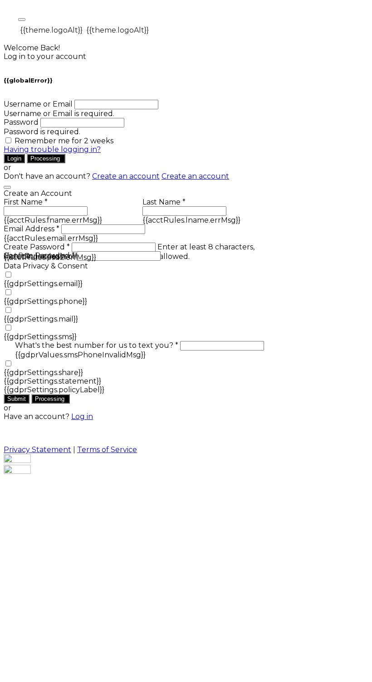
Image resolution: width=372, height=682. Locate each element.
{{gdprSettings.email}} (43, 283)
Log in (82, 416)
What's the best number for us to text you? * (96, 345)
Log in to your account (45, 56)
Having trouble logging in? (52, 149)
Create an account (126, 176)
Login (14, 158)
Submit (16, 398)
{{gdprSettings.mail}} (41, 319)
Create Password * (37, 247)
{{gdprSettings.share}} (43, 372)
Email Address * (31, 228)
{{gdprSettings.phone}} (45, 301)
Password (21, 122)
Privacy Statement (37, 449)
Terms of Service (107, 449)
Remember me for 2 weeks (64, 140)
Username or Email (38, 104)
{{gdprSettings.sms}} (40, 336)
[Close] (7, 187)
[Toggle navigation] (21, 19)
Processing (46, 158)
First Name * (26, 202)
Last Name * (164, 202)
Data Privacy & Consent (46, 266)
